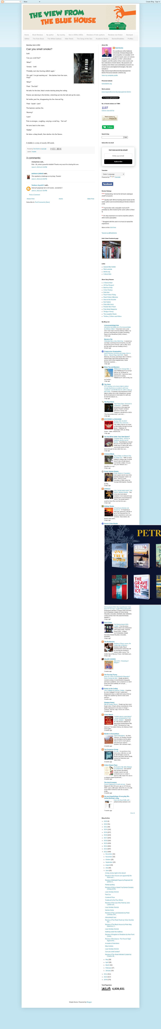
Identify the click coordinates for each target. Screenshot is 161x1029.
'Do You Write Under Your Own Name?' (117, 437)
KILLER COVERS (110, 659)
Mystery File (108, 339)
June (107, 870)
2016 (105, 840)
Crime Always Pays (110, 765)
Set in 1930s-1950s (76, 35)
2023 (105, 821)
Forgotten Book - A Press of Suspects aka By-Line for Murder (122, 440)
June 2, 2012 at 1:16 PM (39, 167)
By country (61, 35)
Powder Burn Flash (109, 307)
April (107, 962)
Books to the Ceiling (111, 688)
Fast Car (108, 894)
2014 (105, 846)
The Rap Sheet (109, 402)
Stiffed (27, 39)
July (106, 868)
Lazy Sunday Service (112, 892)
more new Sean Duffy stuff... (122, 800)
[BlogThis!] (53, 149)
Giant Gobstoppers (119, 735)
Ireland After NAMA (109, 267)
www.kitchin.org (107, 84)
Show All (132, 813)
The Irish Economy (110, 782)
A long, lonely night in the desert (115, 873)
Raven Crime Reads (111, 523)
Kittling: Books (109, 506)
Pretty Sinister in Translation (122, 473)
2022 (105, 824)
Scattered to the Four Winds (114, 900)
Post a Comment (34, 195)
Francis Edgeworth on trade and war (114, 784)
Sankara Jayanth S (38, 185)
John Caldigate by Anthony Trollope (114, 690)
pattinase (107, 489)
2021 (105, 827)
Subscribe (118, 161)
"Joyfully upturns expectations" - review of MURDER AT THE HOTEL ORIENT (123, 718)
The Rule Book (38, 39)
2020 (105, 829)
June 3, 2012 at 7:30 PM (39, 190)
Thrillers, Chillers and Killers (112, 316)
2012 (105, 852)
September (109, 862)
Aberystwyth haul (110, 917)
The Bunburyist (109, 642)
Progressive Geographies (112, 351)
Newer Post (30, 199)
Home (26, 35)
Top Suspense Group (111, 749)
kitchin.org (106, 272)
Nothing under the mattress (114, 932)
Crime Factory (107, 290)
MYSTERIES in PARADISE (113, 419)
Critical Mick (107, 274)
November (109, 857)
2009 (105, 979)
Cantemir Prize (110, 897)
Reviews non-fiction (115, 35)
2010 (105, 977)
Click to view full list (108, 111)
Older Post (90, 199)
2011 (105, 974)
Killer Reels (69, 39)
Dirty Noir (106, 292)
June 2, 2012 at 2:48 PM (39, 179)
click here (113, 227)
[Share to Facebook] (58, 149)
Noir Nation (107, 302)
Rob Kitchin (119, 48)
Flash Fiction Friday (109, 295)
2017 (105, 838)
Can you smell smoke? (112, 951)
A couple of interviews (112, 943)
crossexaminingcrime (111, 325)
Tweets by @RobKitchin (109, 233)
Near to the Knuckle (109, 299)
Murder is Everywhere (111, 734)
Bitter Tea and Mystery (111, 367)
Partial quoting (110, 885)
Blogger (89, 1002)
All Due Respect (108, 285)
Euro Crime (108, 622)
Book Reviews (37, 35)
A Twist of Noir (107, 283)
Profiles (130, 39)
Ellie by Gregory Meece (111, 704)
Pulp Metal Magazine (110, 309)
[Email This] (51, 149)
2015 (105, 843)
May (107, 959)
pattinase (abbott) (37, 173)
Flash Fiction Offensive (110, 297)
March (107, 965)
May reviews (109, 946)
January (108, 970)
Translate (117, 177)
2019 (105, 832)
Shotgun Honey (108, 311)
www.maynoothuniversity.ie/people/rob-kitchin (116, 92)
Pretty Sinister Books (111, 471)
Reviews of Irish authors (96, 35)
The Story (107, 384)
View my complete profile (110, 75)
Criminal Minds (109, 454)
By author (50, 35)
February (108, 968)
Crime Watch (108, 715)
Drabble (34, 151)
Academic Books (102, 39)
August (107, 865)
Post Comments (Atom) (42, 202)
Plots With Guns (108, 304)
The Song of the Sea (84, 39)
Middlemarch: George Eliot (121, 369)
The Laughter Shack (109, 314)
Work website (107, 269)
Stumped (129, 35)
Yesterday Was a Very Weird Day (114, 341)
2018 (105, 835)
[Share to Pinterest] (60, 149)
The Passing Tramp (110, 675)
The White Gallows (54, 39)
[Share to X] (56, 149)
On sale (116, 751)
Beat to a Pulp (107, 287)
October (108, 859)
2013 (105, 849)
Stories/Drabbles (118, 39)
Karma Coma (109, 910)
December (109, 854)
